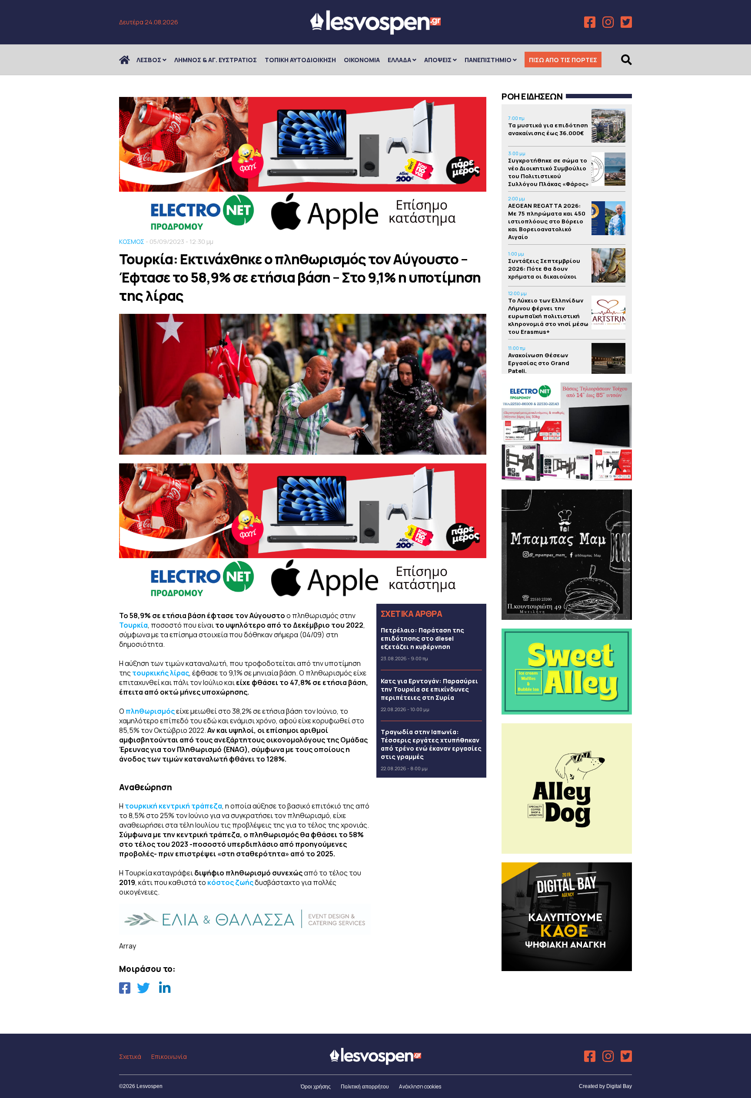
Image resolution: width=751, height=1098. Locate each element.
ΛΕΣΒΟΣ (148, 60)
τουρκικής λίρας (160, 673)
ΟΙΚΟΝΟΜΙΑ (362, 60)
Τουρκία (133, 625)
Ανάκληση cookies (420, 1086)
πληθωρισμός (151, 711)
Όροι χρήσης (316, 1087)
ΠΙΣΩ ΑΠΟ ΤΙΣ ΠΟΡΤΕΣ (563, 60)
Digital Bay (619, 1086)
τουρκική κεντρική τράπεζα (173, 806)
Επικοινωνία (169, 1056)
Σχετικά (130, 1056)
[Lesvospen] (375, 31)
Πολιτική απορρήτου (365, 1087)
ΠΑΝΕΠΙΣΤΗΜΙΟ (488, 60)
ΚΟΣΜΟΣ (131, 241)
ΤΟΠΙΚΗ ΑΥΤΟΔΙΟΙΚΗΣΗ (300, 60)
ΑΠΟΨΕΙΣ (438, 60)
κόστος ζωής (230, 882)
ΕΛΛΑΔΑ (399, 60)
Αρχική (130, 60)
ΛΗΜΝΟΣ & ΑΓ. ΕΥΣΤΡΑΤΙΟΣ (215, 60)
